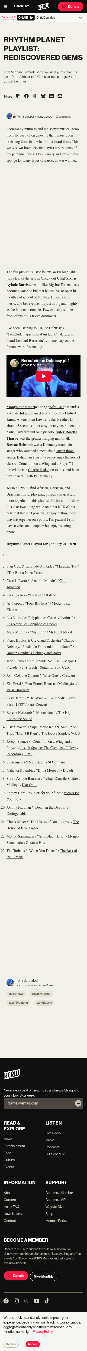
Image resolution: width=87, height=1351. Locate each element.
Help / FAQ (11, 1207)
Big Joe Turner (59, 284)
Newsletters (13, 1214)
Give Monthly (43, 1276)
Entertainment (14, 1146)
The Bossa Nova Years (25, 572)
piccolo (47, 412)
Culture (9, 1160)
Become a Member (59, 1193)
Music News (16, 993)
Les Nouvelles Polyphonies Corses (31, 623)
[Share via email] (60, 96)
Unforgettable (16, 813)
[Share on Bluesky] (43, 96)
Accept (33, 1344)
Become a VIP (55, 1200)
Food (7, 1153)
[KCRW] (12, 1078)
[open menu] (7, 6)
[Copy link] (18, 96)
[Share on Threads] (34, 96)
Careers (10, 1200)
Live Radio (53, 1133)
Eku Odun (29, 784)
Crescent (68, 675)
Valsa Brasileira (17, 689)
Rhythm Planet (41, 993)
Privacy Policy (43, 1332)
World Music (44, 1002)
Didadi (68, 770)
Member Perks (56, 1221)
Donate (73, 6)
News (8, 1139)
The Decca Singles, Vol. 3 (60, 733)
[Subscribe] (78, 1103)
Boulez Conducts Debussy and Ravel (33, 652)
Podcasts (52, 1147)
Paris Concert (37, 704)
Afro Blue (56, 406)
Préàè (12, 334)
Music (49, 1140)
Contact (10, 1221)
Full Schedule (55, 1154)
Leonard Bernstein (29, 340)
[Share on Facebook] (26, 96)
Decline (11, 1344)
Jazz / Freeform (18, 1002)
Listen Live (21, 6)
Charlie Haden (38, 469)
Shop (49, 1214)
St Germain (56, 761)
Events (9, 1167)
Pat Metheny (43, 475)
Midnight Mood (60, 631)
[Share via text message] (51, 96)
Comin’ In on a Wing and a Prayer (43, 463)
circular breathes (57, 419)
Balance (52, 594)
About (8, 1193)
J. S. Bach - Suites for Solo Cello (46, 667)
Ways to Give (54, 1207)
